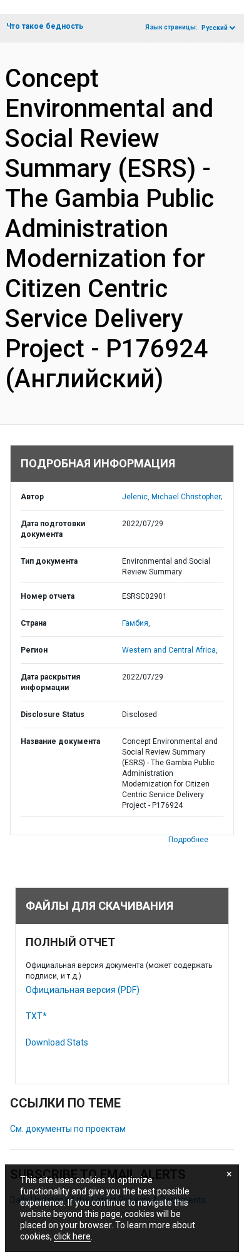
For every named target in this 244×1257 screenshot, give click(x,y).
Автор (32, 496)
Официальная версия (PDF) (83, 990)
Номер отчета (47, 596)
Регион (34, 650)
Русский (214, 27)
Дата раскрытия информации (50, 682)
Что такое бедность (44, 26)
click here (72, 1236)
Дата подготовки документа (53, 529)
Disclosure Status (52, 714)
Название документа (60, 741)
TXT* (36, 1016)
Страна (33, 623)
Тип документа (49, 561)
